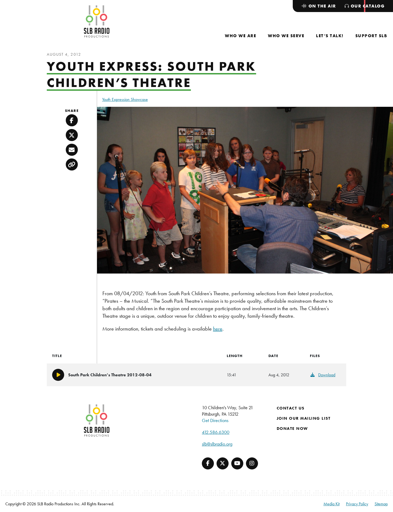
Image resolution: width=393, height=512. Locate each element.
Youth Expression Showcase (125, 99)
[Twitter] (223, 463)
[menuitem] (240, 35)
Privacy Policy (357, 504)
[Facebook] (208, 463)
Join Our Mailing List (304, 418)
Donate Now (292, 428)
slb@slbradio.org (217, 444)
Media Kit (331, 504)
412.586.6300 (215, 432)
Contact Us (291, 408)
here (217, 328)
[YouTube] (237, 463)
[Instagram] (252, 463)
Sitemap (381, 504)
